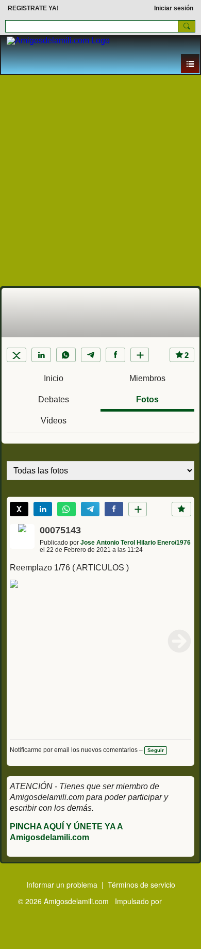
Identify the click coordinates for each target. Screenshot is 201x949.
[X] (16, 355)
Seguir (155, 750)
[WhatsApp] (66, 355)
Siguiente (179, 641)
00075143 (60, 530)
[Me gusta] (181, 509)
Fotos (147, 399)
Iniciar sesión (173, 8)
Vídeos (53, 420)
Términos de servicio (141, 884)
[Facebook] (115, 355)
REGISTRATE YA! (33, 8)
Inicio (53, 378)
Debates (53, 399)
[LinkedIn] (41, 355)
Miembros (147, 378)
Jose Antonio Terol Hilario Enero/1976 (135, 542)
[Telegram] (90, 355)
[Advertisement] (100, 180)
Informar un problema (61, 884)
